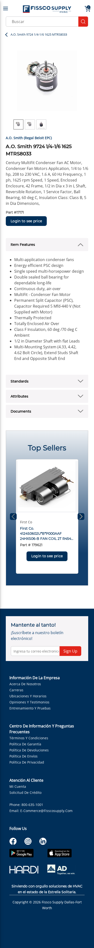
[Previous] (13, 516)
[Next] (81, 516)
